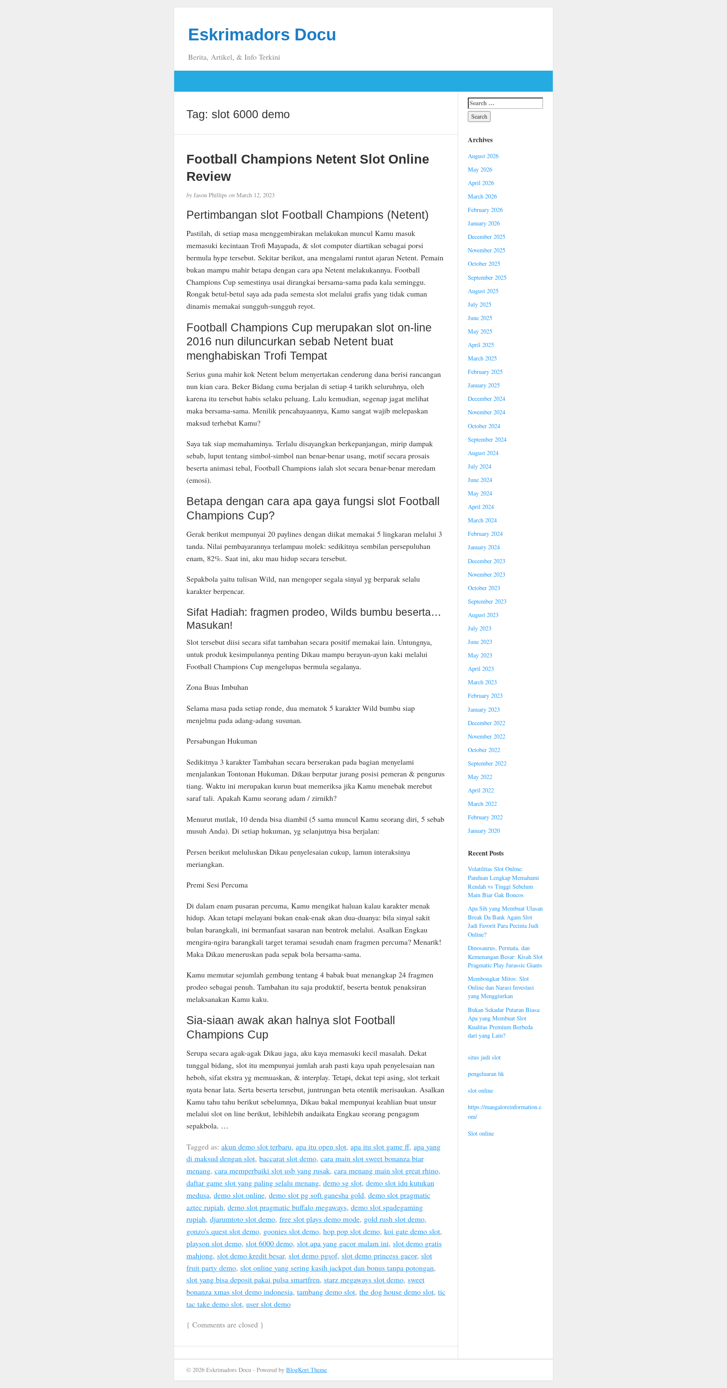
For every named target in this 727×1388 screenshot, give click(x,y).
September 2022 (487, 763)
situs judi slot (484, 1057)
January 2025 (484, 385)
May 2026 (480, 169)
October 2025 (484, 264)
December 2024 (486, 399)
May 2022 (480, 777)
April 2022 (481, 790)
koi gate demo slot (412, 1231)
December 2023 (486, 561)
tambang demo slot (326, 1292)
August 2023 (483, 615)
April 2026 (481, 183)
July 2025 (479, 304)
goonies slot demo (291, 1231)
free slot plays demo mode (319, 1219)
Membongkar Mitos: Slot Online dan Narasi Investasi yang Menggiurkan (501, 987)
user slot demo (268, 1304)
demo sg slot (342, 1183)
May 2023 (480, 655)
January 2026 (484, 223)
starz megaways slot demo (363, 1279)
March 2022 (482, 804)
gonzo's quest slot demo (222, 1231)
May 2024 (480, 493)
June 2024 (480, 480)
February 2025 (485, 372)
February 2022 (485, 817)
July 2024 (479, 466)
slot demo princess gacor (379, 1255)
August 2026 (483, 156)
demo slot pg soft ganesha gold (316, 1195)
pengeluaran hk (486, 1074)
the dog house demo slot (396, 1292)
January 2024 (484, 547)
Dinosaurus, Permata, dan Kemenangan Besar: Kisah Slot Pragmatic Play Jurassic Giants (505, 956)
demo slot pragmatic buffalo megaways (287, 1207)
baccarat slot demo (287, 1158)
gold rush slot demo (394, 1219)
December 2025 (486, 237)
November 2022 (486, 736)
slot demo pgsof (313, 1255)
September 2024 (487, 439)
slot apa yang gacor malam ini (343, 1243)
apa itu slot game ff (379, 1147)
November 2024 (486, 412)
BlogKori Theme (306, 1370)
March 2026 (482, 196)
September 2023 (487, 601)
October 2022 (484, 750)
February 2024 (485, 534)
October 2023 (484, 588)
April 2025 (481, 345)
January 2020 (484, 830)
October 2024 (484, 426)
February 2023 (485, 695)
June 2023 (480, 642)
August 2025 (483, 291)
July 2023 (479, 628)
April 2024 (481, 507)
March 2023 (482, 682)
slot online (480, 1090)
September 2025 (487, 277)
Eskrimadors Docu (262, 34)
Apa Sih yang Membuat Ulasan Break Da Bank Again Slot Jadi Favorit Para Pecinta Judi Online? (505, 921)
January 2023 (484, 709)
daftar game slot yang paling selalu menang (252, 1183)
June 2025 (480, 318)
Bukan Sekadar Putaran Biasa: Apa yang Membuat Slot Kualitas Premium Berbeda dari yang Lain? (504, 1023)
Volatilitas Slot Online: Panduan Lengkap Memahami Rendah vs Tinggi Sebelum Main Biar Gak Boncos (503, 882)
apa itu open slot (321, 1147)
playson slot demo (213, 1243)
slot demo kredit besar (250, 1255)
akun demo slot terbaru (256, 1147)
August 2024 (483, 453)
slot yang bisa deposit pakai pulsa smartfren (253, 1279)
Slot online (481, 1133)
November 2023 (486, 574)
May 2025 (480, 331)
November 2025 (486, 250)
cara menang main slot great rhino (386, 1170)
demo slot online (239, 1195)
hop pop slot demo (351, 1231)
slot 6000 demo (269, 1243)
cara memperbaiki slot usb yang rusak (272, 1170)
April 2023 (481, 669)
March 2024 (482, 520)
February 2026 (485, 210)
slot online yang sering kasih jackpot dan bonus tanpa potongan (337, 1268)
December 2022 (486, 723)
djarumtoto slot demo (242, 1219)
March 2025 (482, 358)
